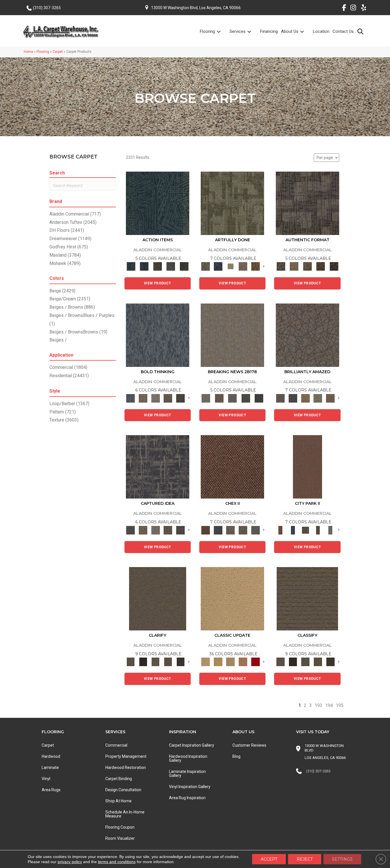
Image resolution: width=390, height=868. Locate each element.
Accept (269, 859)
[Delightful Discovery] (232, 203)
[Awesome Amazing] (243, 266)
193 (318, 705)
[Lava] (155, 398)
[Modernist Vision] (230, 266)
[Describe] (155, 662)
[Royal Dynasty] (255, 662)
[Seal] (180, 398)
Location (321, 31)
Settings (342, 859)
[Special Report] (219, 398)
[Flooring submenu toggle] (222, 32)
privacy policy (70, 861)
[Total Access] (259, 398)
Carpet (58, 52)
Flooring (207, 31)
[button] (361, 31)
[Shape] (157, 335)
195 (339, 705)
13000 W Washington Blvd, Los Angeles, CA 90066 (196, 7)
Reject (305, 859)
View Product (157, 283)
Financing (269, 31)
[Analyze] (143, 662)
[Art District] (230, 530)
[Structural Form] (334, 266)
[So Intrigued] (307, 335)
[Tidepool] (157, 203)
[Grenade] (143, 398)
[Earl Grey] (171, 266)
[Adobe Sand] (232, 598)
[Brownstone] (157, 266)
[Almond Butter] (230, 662)
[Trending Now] (232, 335)
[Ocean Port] (144, 266)
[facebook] (342, 8)
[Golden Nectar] (218, 662)
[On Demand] (246, 398)
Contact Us (343, 31)
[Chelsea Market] (232, 467)
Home (28, 52)
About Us (289, 31)
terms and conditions (117, 861)
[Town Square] (255, 530)
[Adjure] (180, 662)
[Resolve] (157, 598)
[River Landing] (218, 530)
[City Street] (184, 266)
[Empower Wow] (318, 398)
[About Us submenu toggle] (305, 32)
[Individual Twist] (307, 266)
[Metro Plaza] (243, 530)
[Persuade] (168, 662)
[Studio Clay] (243, 662)
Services (238, 31)
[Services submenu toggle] (252, 32)
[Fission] (168, 398)
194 (329, 705)
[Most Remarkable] (218, 266)
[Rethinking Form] (321, 266)
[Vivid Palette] (255, 266)
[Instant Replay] (232, 398)
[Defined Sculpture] (294, 266)
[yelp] (362, 8)
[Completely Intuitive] (305, 398)
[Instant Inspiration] (330, 398)
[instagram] (352, 8)
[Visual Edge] (307, 203)
